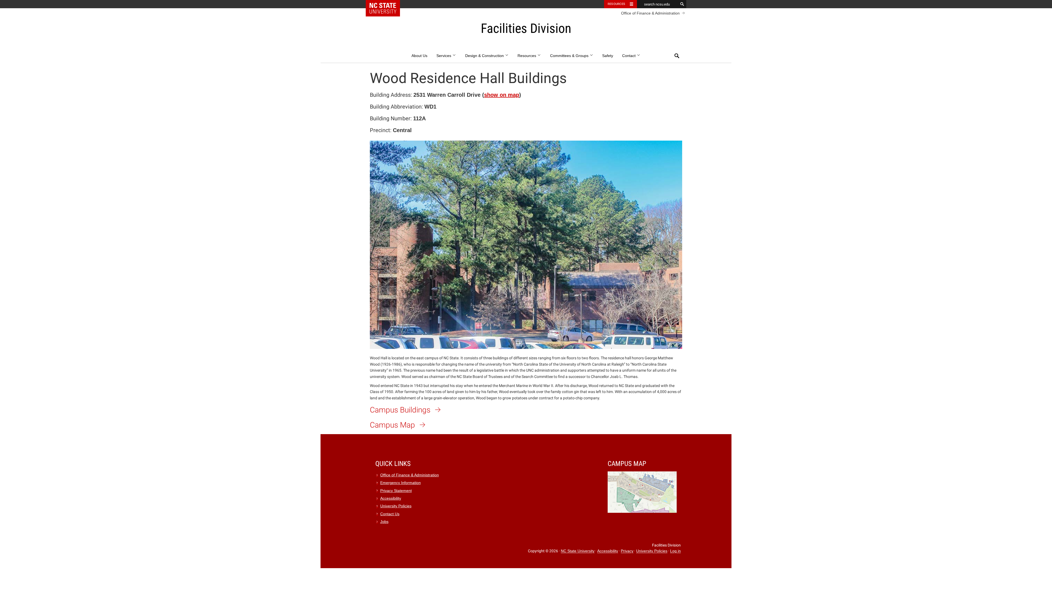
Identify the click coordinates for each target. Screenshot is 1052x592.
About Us (419, 56)
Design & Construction (485, 56)
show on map (501, 95)
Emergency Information (400, 483)
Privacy (627, 551)
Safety (607, 56)
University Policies (395, 506)
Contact (629, 56)
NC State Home (386, 4)
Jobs (384, 522)
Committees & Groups (570, 56)
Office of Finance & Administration (650, 13)
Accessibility (390, 498)
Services (444, 56)
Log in (675, 551)
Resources (616, 4)
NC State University (577, 551)
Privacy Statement (396, 491)
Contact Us (389, 514)
